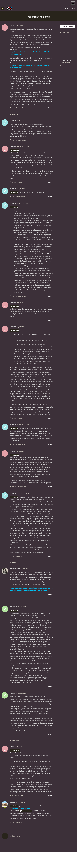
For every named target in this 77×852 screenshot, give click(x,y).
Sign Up (66, 8)
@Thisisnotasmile (26, 811)
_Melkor (15, 193)
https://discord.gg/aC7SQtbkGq (21, 808)
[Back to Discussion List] (2, 8)
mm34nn (15, 150)
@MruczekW (15, 750)
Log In (73, 8)
